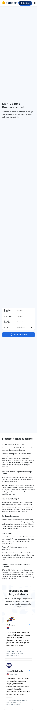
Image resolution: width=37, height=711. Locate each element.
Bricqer (9, 3)
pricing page (18, 547)
